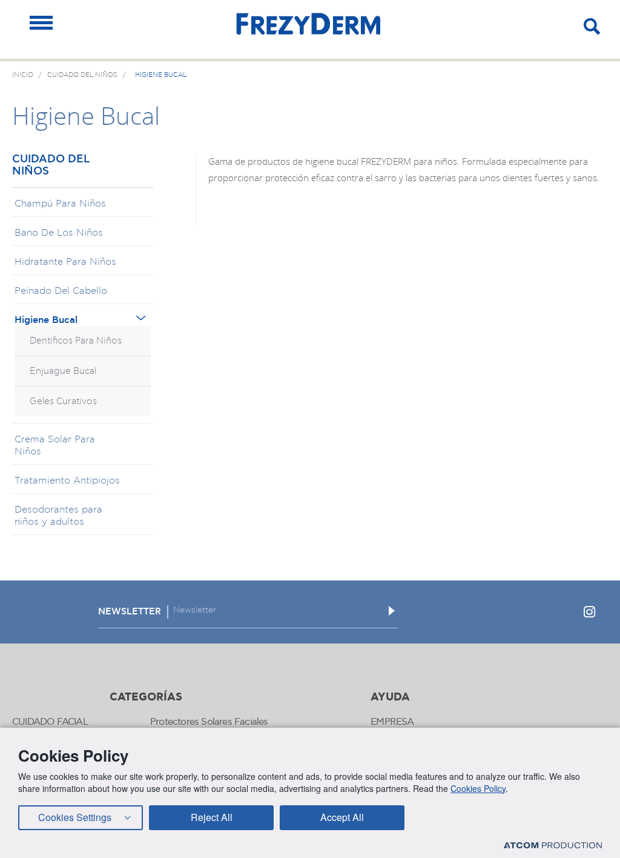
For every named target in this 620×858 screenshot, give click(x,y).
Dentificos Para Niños (76, 341)
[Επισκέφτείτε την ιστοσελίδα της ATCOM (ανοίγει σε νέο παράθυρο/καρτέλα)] (553, 845)
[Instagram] (589, 612)
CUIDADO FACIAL (50, 722)
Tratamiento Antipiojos (67, 480)
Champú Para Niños (60, 203)
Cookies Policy (478, 788)
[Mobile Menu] (41, 23)
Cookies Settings (74, 817)
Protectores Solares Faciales (209, 722)
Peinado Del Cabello (61, 290)
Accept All (342, 817)
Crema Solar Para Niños (55, 445)
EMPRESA (392, 722)
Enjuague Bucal (63, 371)
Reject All (211, 817)
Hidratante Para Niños (65, 261)
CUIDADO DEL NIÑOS (51, 165)
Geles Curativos (63, 401)
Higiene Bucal (46, 320)
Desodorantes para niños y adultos (58, 515)
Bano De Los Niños (59, 232)
